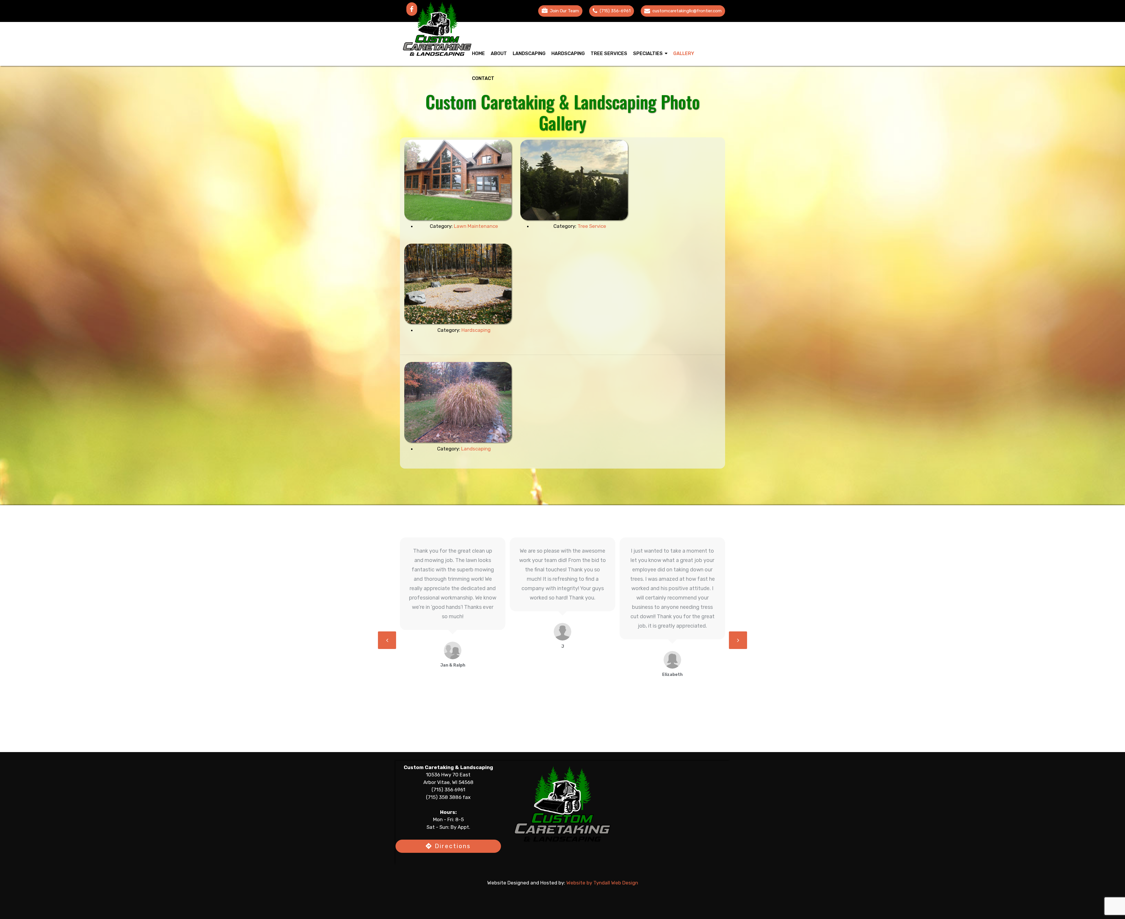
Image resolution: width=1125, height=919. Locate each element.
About (499, 53)
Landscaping (529, 53)
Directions (451, 846)
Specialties (648, 53)
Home (478, 53)
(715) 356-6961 (615, 10)
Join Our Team (564, 10)
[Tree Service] (574, 180)
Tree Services (609, 53)
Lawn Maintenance (476, 226)
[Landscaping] (458, 402)
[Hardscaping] (458, 284)
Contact (483, 78)
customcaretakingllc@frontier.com (687, 10)
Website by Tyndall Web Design (602, 883)
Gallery (683, 53)
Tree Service (591, 226)
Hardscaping (568, 53)
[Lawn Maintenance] (458, 180)
